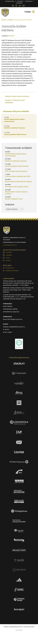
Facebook (9, 252)
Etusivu (4, 20)
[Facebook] (13, 6)
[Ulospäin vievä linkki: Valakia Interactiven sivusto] (19, 630)
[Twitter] (20, 6)
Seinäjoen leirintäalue (12, 270)
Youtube (8, 260)
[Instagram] (16, 6)
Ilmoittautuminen (9, 1)
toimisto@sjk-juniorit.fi (10, 245)
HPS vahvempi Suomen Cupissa (16, 171)
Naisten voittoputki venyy (14, 199)
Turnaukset (20, 1)
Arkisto (10, 20)
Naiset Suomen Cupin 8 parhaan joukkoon (16, 193)
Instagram (9, 255)
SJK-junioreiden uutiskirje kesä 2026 (17, 176)
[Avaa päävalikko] (29, 11)
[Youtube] (23, 6)
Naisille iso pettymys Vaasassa (14, 128)
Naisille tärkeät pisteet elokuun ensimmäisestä (15, 155)
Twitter (8, 258)
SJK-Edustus (28, 1)
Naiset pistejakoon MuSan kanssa (15, 134)
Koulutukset (19, 3)
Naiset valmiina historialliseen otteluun (18, 181)
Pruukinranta (10, 268)
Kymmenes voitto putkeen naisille (16, 187)
